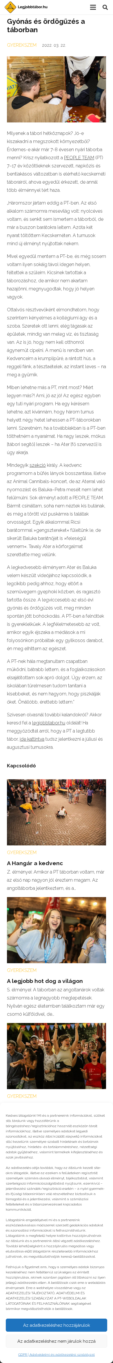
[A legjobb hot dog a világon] (56, 901)
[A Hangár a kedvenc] (56, 783)
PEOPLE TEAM (79, 157)
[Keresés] (105, 7)
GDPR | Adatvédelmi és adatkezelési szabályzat (56, 1355)
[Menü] (93, 7)
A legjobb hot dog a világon (45, 981)
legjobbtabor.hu (48, 723)
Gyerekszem (22, 45)
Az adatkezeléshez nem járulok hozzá (56, 1341)
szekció (38, 465)
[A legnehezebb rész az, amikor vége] (56, 1027)
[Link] (26, 7)
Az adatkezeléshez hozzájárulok (56, 1325)
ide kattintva (32, 739)
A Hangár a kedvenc (35, 863)
